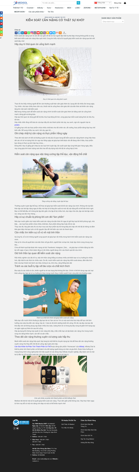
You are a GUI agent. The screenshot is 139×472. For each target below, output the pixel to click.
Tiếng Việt (101, 2)
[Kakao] (47, 32)
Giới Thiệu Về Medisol (67, 424)
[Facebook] (16, 32)
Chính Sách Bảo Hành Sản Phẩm (89, 431)
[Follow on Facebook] (14, 428)
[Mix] (1, 29)
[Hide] (1, 38)
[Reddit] (1, 18)
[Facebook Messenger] (50, 32)
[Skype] (54, 32)
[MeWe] (1, 26)
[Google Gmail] (57, 32)
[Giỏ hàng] (125, 3)
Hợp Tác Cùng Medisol (87, 439)
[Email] (41, 32)
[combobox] (113, 21)
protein (17, 125)
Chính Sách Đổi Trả (86, 435)
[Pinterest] (25, 32)
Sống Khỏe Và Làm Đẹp (52, 17)
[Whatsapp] (28, 32)
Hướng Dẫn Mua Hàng (87, 442)
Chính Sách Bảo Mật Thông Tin (87, 425)
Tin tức (62, 17)
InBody (81, 346)
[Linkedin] (22, 32)
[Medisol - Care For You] (25, 3)
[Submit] (78, 3)
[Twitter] (19, 32)
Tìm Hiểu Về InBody (67, 428)
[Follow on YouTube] (17, 428)
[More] (60, 32)
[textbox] (112, 21)
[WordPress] (35, 32)
